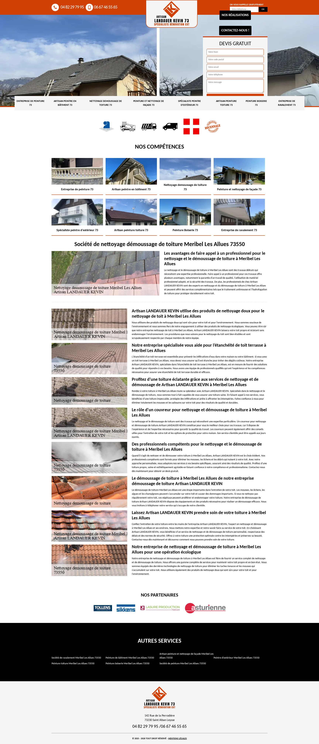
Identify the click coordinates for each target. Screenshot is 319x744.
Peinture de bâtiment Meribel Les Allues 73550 (130, 658)
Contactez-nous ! (235, 30)
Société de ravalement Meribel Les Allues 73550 (76, 658)
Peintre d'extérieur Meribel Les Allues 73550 (236, 658)
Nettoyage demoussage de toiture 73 (106, 103)
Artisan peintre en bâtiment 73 (65, 103)
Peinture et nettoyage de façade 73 (148, 103)
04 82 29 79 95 (72, 7)
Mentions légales (177, 739)
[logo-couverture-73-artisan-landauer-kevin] (172, 14)
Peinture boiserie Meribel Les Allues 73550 (127, 663)
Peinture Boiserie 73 (256, 103)
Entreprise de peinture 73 (30, 103)
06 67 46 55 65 (105, 7)
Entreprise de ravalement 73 (287, 103)
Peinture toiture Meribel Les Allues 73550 (73, 663)
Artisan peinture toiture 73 (226, 103)
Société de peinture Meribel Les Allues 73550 (183, 663)
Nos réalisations (235, 15)
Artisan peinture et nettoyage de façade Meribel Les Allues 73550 (186, 656)
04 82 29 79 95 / (146, 726)
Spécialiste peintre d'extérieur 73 (189, 103)
